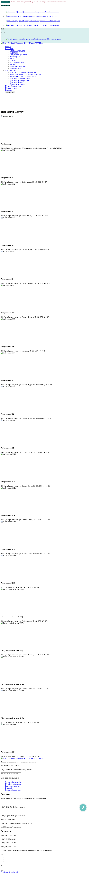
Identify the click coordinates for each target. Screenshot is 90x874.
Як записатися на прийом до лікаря (23, 76)
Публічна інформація (17, 66)
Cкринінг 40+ (13, 872)
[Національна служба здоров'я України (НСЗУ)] (32, 21)
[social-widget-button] (2, 854)
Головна (8, 47)
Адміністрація (15, 57)
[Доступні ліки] (31, 16)
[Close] (2, 870)
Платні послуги (15, 68)
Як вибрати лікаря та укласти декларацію (25, 74)
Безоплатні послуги (17, 62)
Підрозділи (14, 53)
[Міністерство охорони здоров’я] (32, 25)
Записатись (10, 92)
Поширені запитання (17, 84)
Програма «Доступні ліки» (20, 78)
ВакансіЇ (13, 64)
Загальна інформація (17, 51)
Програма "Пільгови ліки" (20, 80)
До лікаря (4, 872)
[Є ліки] (32, 12)
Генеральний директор (18, 55)
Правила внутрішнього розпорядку (23, 72)
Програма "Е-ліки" (17, 82)
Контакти (8, 90)
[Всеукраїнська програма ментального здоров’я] (33, 39)
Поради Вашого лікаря (13, 86)
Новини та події (11, 88)
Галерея (12, 60)
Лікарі (12, 58)
